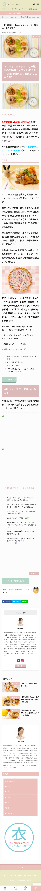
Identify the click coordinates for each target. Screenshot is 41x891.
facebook (34, 573)
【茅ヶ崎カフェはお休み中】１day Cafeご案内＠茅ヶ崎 (30, 699)
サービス (14, 9)
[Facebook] (7, 601)
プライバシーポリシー (18, 875)
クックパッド (23, 9)
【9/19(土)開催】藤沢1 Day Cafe (29, 684)
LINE (25, 889)
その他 (8, 786)
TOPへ (35, 889)
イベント (8, 792)
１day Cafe (14, 17)
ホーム (5, 889)
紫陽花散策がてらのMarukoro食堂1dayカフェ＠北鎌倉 (30, 712)
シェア (15, 889)
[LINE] (24, 601)
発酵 (7, 808)
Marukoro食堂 (10, 781)
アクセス (9, 379)
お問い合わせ (33, 9)
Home (6, 875)
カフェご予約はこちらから (15, 581)
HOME (5, 17)
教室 (7, 802)
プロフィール (6, 9)
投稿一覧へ (20, 666)
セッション (9, 797)
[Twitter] (16, 601)
